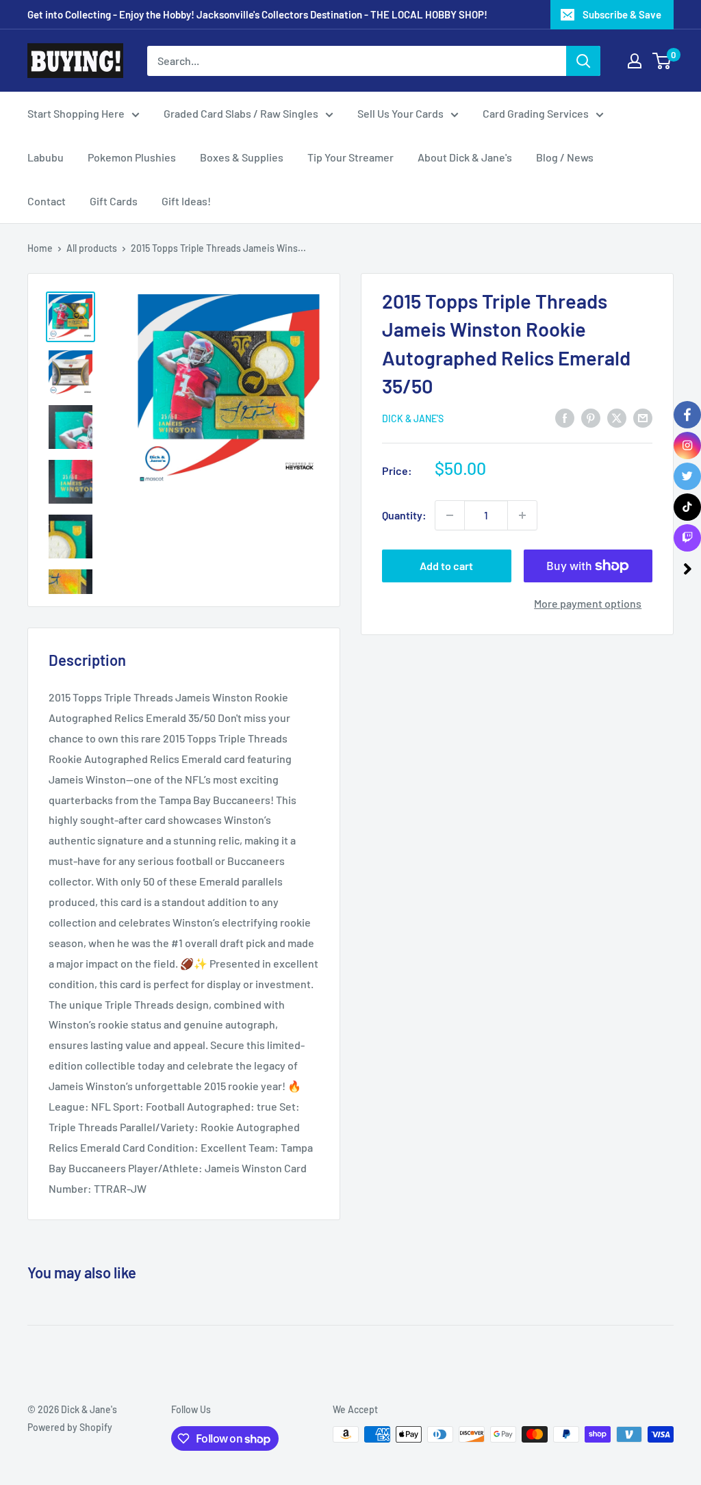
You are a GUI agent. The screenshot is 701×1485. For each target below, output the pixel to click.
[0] (662, 61)
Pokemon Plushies (132, 157)
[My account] (634, 60)
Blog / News (565, 157)
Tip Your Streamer (350, 157)
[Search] (583, 61)
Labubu (45, 157)
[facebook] (687, 414)
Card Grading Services (536, 113)
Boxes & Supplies (241, 157)
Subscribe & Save (622, 14)
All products (91, 248)
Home (40, 248)
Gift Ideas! (186, 200)
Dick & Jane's (413, 418)
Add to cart (446, 565)
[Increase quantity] (522, 515)
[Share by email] (642, 417)
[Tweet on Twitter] (616, 417)
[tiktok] (687, 507)
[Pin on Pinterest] (590, 417)
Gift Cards (114, 200)
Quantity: (404, 514)
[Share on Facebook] (564, 417)
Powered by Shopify (69, 1427)
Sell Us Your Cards (400, 113)
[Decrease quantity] (449, 515)
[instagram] (687, 445)
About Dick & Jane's (465, 157)
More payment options (587, 603)
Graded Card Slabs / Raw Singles (241, 113)
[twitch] (687, 538)
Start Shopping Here (76, 113)
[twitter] (687, 476)
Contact (46, 200)
